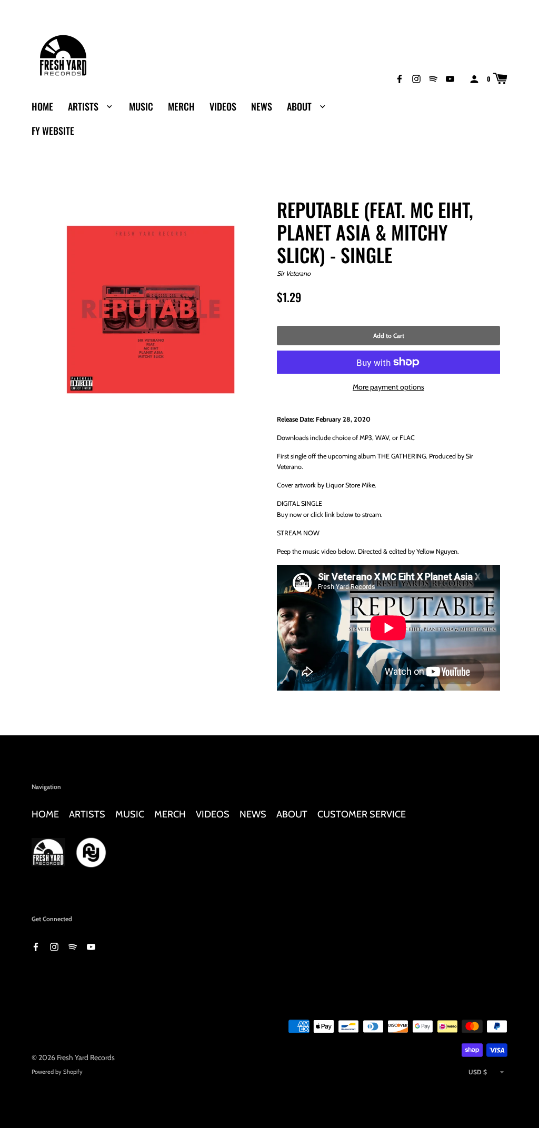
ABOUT (300, 106)
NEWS (261, 106)
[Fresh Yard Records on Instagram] (416, 78)
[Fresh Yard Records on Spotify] (433, 78)
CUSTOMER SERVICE (361, 814)
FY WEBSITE (53, 130)
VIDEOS (222, 106)
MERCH (181, 106)
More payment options (388, 387)
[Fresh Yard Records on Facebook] (399, 78)
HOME (42, 106)
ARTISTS (84, 106)
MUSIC (141, 106)
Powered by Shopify (57, 1071)
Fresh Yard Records (86, 1057)
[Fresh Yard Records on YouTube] (450, 78)
